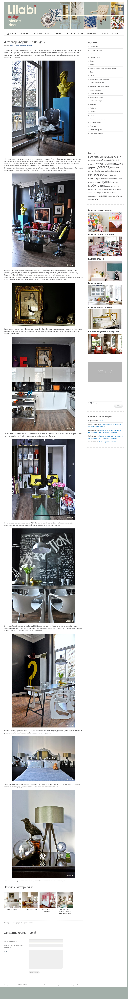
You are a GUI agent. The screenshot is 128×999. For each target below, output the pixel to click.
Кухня (101, 421)
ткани (95, 196)
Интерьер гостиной (97, 83)
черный (25, 923)
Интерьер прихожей (97, 94)
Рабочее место (95, 122)
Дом (91, 72)
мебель (93, 185)
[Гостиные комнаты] (105, 256)
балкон (91, 160)
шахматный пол (94, 199)
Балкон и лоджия (96, 50)
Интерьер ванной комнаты (99, 79)
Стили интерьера (96, 130)
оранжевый (109, 186)
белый (106, 160)
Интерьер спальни (96, 97)
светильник (92, 193)
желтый (104, 171)
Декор (92, 61)
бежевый (98, 160)
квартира (17, 923)
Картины (93, 104)
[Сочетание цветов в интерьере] (105, 353)
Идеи (92, 75)
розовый (118, 189)
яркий (32, 923)
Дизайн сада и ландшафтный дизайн (103, 68)
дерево (92, 167)
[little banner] (105, 381)
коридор (91, 182)
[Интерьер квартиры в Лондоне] (43, 108)
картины (113, 175)
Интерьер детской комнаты (99, 86)
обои (102, 186)
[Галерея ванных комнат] (105, 329)
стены (90, 196)
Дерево (92, 65)
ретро (113, 189)
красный (98, 182)
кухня (106, 182)
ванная (114, 160)
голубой (99, 163)
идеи (118, 171)
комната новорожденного (111, 179)
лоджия (114, 182)
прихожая (106, 189)
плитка (116, 186)
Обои (92, 115)
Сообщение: (7, 952)
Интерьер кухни (95, 90)
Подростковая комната (98, 119)
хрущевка (102, 196)
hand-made (94, 157)
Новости (29, 45)
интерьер (8, 923)
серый (100, 193)
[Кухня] (105, 304)
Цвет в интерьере (96, 133)
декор (119, 163)
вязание (91, 164)
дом (98, 170)
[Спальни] (105, 280)
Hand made (94, 47)
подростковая (94, 189)
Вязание (93, 54)
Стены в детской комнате (108, 442)
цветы (110, 196)
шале (120, 196)
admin (11, 45)
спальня (108, 192)
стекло (115, 193)
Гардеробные (95, 57)
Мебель (93, 108)
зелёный (112, 171)
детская (103, 167)
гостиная (110, 163)
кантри (106, 175)
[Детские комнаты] (105, 232)
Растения (93, 126)
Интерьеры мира (20, 45)
